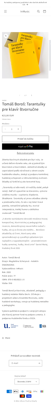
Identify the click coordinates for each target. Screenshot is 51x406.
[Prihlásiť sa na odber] (39, 363)
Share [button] (7, 338)
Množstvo (5, 124)
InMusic (22, 401)
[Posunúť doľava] (20, 95)
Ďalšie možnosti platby (25, 153)
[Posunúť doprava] (32, 95)
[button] (5, 11)
